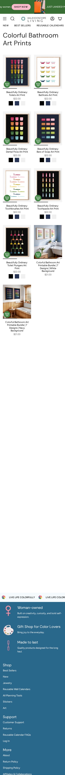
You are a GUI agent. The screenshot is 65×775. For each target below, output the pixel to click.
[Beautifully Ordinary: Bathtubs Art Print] (48, 72)
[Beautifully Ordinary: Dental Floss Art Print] (17, 128)
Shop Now (11, 6)
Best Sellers (9, 670)
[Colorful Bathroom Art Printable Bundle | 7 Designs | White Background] (48, 242)
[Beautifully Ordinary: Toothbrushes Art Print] (17, 185)
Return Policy (10, 761)
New (5, 676)
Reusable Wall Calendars (16, 689)
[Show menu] (4, 18)
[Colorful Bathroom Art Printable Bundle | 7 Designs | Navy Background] (17, 302)
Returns (7, 728)
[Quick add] (7, 84)
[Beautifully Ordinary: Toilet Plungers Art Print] (17, 242)
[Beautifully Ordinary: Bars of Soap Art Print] (48, 128)
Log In (6, 741)
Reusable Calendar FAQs (17, 734)
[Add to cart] (38, 255)
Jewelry (7, 683)
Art (4, 708)
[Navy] (17, 103)
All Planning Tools (12, 695)
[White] (23, 103)
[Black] (11, 103)
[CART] (60, 18)
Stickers (7, 701)
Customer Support (13, 722)
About (6, 755)
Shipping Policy (11, 767)
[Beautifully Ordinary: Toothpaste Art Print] (48, 185)
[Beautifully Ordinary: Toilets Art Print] (17, 72)
